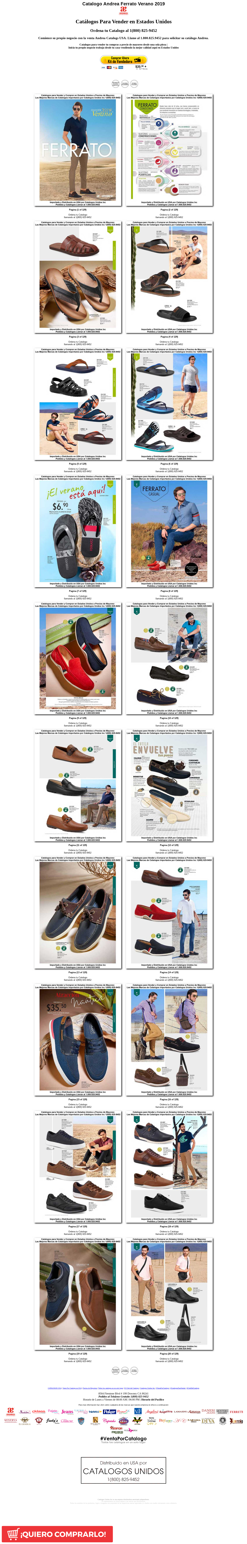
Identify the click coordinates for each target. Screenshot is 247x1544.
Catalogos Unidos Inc (147, 1388)
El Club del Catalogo (131, 1388)
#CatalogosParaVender (178, 1388)
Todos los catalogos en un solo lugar (110, 1388)
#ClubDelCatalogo (193, 1388)
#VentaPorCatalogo (163, 1388)
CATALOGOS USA (54, 1388)
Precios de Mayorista (90, 1388)
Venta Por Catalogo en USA (72, 1388)
